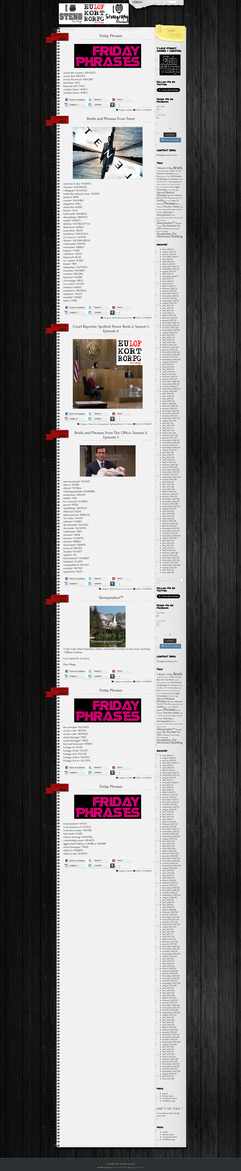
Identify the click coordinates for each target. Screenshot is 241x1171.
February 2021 (168, 318)
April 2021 (166, 313)
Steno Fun (128, 318)
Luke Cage (174, 190)
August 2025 (167, 252)
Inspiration (127, 682)
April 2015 (166, 489)
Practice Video (171, 206)
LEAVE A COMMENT (144, 110)
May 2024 (166, 259)
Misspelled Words (177, 198)
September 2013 (169, 535)
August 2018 (167, 391)
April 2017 (166, 430)
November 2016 (169, 442)
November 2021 (169, 296)
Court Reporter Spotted (169, 172)
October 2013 (168, 533)
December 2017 (169, 411)
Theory (166, 228)
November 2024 (169, 256)
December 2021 (169, 293)
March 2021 (167, 315)
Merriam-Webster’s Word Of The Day (170, 196)
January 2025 (168, 254)
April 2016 (166, 459)
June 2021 (166, 308)
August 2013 (167, 538)
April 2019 (166, 371)
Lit (169, 190)
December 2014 (169, 499)
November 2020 (169, 325)
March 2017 (167, 433)
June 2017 (166, 425)
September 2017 (169, 418)
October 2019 (168, 357)
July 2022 (166, 278)
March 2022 (167, 286)
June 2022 (166, 281)
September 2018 (169, 389)
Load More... (169, 135)
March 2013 (167, 550)
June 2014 (166, 513)
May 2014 (166, 516)
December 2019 (169, 352)
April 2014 (166, 518)
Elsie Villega (161, 106)
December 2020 (169, 322)
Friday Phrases (111, 36)
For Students (173, 179)
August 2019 (167, 362)
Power (178, 204)
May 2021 (166, 310)
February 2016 (168, 465)
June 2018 (166, 396)
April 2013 (166, 548)
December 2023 (169, 266)
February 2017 (168, 435)
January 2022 (168, 291)
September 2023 (169, 269)
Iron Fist (160, 187)
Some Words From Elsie (167, 209)
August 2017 (167, 420)
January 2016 (168, 467)
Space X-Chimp (137, 1167)
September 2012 (169, 565)
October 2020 (168, 327)
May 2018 (166, 398)
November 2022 (169, 276)
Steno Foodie (179, 218)
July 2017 (166, 423)
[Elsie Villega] (158, 109)
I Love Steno (161, 115)
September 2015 (169, 477)
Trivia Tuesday (162, 231)
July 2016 (166, 452)
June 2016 (166, 455)
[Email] (117, 104)
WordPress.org (168, 1101)
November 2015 (169, 472)
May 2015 (166, 486)
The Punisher (175, 229)
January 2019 (168, 379)
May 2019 (166, 369)
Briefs (129, 110)
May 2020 (166, 340)
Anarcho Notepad (119, 1167)
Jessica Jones (168, 187)
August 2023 (167, 271)
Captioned (160, 171)
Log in (165, 1093)
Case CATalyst (169, 171)
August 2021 (167, 303)
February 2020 (168, 347)
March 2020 (167, 345)
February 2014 (168, 523)
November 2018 (169, 384)
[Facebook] (74, 99)
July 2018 (166, 393)
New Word (168, 201)
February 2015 (168, 494)
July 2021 (166, 305)
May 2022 (166, 283)
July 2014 (166, 511)
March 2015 (167, 491)
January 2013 (167, 555)
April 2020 (167, 342)
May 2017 (166, 428)
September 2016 (169, 447)
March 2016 (167, 462)
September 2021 (169, 300)
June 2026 (166, 249)
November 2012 (169, 560)
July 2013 (166, 540)
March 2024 (167, 264)
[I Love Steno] (158, 117)
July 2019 (166, 364)
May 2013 (166, 545)
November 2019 (169, 354)
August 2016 (167, 450)
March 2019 (167, 374)
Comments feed (169, 1098)
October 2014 (168, 504)
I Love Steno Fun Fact (173, 184)
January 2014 (167, 526)
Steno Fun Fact (161, 220)
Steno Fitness (169, 218)
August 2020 (168, 332)
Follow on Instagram (171, 140)
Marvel (160, 192)
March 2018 (167, 403)
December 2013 (169, 528)
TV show (128, 424)
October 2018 (168, 386)
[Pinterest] (121, 99)
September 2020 (169, 330)
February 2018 (168, 406)
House (163, 184)
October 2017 (168, 416)
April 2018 (166, 401)
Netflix (160, 200)
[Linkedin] (98, 104)
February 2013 (168, 553)
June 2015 (166, 484)
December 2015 (169, 469)
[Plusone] (74, 104)
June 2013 (166, 543)
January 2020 (168, 349)
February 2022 (168, 288)
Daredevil (176, 174)
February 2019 (168, 376)
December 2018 (169, 381)
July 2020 (166, 335)
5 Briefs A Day (165, 168)
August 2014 (167, 508)
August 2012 (167, 567)
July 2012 (166, 570)
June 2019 (166, 367)
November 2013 (169, 531)
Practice (160, 207)
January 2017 (167, 438)
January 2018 (168, 408)
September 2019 (169, 359)
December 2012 (169, 557)
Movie (120, 318)
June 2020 (166, 337)
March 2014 (167, 521)
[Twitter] (98, 99)
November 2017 (169, 413)
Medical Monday (165, 194)
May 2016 (166, 457)
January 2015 (167, 496)
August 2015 (167, 479)
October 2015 (168, 474)
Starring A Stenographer (165, 213)
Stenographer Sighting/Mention (111, 424)
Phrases (169, 203)
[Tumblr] (112, 104)
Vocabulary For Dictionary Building (170, 235)
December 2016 (169, 440)
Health (159, 184)
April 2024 (166, 261)
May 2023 (166, 274)
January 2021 (167, 320)
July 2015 (166, 482)
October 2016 (168, 445)
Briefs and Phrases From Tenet (111, 118)
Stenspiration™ (111, 597)
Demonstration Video (164, 176)
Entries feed (167, 1096)
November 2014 (169, 501)
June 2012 (166, 572)
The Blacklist (169, 225)
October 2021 (168, 298)
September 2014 (169, 506)
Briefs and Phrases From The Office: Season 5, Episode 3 (111, 435)
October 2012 (168, 562)
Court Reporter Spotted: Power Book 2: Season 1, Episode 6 (111, 328)
